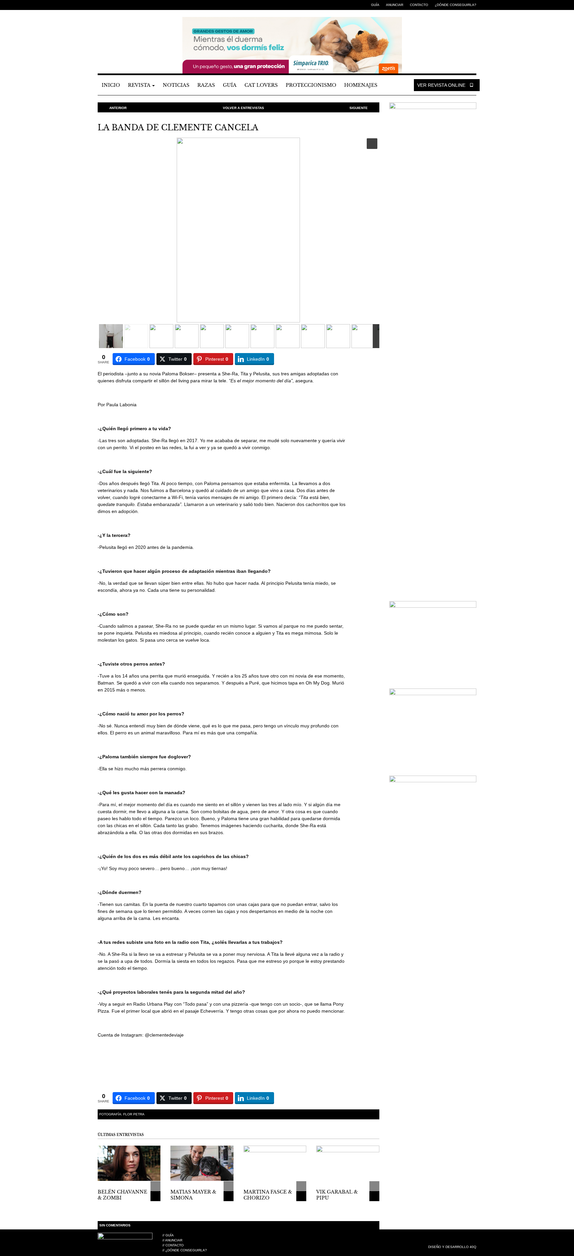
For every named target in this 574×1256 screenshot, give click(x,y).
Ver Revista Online (442, 85)
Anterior (118, 108)
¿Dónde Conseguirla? (455, 5)
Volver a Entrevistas (243, 108)
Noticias (176, 85)
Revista (139, 85)
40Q (473, 1247)
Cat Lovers (261, 85)
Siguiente (358, 108)
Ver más (155, 1196)
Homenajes (360, 85)
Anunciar (394, 5)
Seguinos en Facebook (101, 5)
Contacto (419, 5)
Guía (375, 5)
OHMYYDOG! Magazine (134, 34)
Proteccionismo (311, 85)
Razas (206, 85)
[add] (155, 1186)
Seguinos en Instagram (121, 5)
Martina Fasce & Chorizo (267, 1195)
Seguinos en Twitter (111, 5)
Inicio (111, 85)
